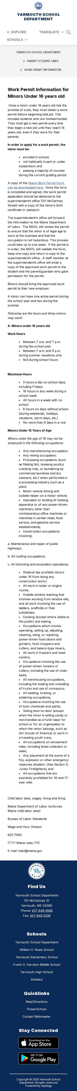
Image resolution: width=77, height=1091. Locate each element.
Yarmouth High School (36, 972)
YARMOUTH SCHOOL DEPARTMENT (38, 52)
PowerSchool (36, 1009)
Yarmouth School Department (36, 942)
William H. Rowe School (37, 950)
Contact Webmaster (37, 1016)
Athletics (37, 979)
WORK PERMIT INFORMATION (42, 69)
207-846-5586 (42, 910)
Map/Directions (36, 1001)
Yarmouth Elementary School (37, 957)
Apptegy (46, 1085)
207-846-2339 (40, 915)
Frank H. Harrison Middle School (36, 964)
